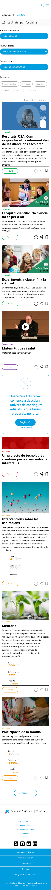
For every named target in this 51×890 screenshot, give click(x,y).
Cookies (25, 869)
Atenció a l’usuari (25, 858)
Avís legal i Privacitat (25, 852)
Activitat (6, 90)
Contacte (26, 833)
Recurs (18, 90)
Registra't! (25, 422)
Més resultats (24, 793)
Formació (26, 84)
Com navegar (25, 863)
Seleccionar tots (9, 84)
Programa (40, 84)
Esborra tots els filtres (35, 100)
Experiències (25, 825)
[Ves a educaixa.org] (14, 5)
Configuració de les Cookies (25, 875)
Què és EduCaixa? (25, 821)
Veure (10, 170)
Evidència (31, 90)
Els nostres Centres (25, 829)
